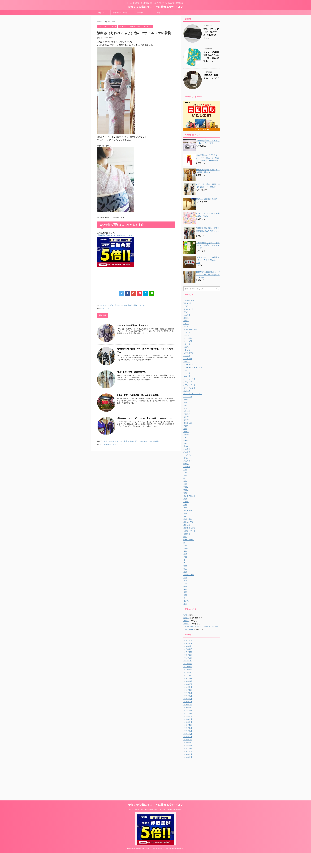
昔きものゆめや (189, 496)
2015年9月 (187, 719)
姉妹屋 (186, 464)
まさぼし (186, 326)
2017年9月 (187, 655)
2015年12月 (188, 710)
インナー (186, 332)
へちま (186, 324)
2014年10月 (188, 751)
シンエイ (186, 350)
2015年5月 (187, 731)
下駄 (185, 405)
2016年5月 (187, 696)
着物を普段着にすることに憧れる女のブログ (155, 6)
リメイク (186, 391)
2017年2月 (187, 672)
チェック (186, 356)
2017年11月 (187, 649)
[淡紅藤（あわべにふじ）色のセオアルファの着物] (145, 293)
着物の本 (101, 13)
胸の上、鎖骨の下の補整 (207, 199)
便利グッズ (187, 423)
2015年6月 (187, 728)
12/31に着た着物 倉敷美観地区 (131, 372)
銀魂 (185, 586)
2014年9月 (187, 754)
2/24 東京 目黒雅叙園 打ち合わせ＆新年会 (138, 395)
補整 (185, 566)
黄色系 (186, 601)
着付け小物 (187, 519)
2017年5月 (187, 664)
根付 (185, 505)
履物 (185, 475)
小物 (185, 470)
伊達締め (186, 414)
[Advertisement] (141, 280)
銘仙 (185, 589)
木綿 (185, 499)
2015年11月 (188, 713)
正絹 (185, 507)
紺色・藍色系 (188, 540)
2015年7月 (187, 725)
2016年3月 (187, 702)
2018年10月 (188, 640)
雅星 (185, 592)
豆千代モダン (188, 575)
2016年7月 (187, 690)
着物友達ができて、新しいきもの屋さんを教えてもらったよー (144, 418)
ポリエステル (122, 305)
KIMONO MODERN (190, 300)
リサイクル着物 (189, 388)
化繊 (185, 429)
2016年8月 (187, 687)
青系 (185, 595)
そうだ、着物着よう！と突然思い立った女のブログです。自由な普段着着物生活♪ (155, 809)
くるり (186, 312)
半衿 (185, 437)
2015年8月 (187, 722)
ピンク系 (113, 305)
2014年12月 (188, 745)
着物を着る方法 (189, 528)
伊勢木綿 (186, 411)
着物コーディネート (120, 13)
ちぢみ (186, 321)
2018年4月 (187, 643)
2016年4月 (187, 699)
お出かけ (186, 306)
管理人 (159, 13)
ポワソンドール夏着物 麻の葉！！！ (133, 325)
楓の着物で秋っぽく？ (113, 444)
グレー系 (186, 344)
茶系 (185, 554)
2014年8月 (187, 757)
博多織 (186, 446)
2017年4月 (187, 667)
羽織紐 (186, 548)
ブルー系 (186, 376)
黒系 (185, 604)
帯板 (185, 484)
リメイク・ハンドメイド (192, 394)
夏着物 (186, 458)
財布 (185, 578)
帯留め (186, 487)
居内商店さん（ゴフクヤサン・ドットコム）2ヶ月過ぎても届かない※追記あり (208, 158)
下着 (185, 402)
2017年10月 (188, 652)
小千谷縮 (186, 467)
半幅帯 (130, 305)
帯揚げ (186, 481)
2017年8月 (187, 658)
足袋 (185, 583)
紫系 (185, 537)
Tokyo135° (187, 303)
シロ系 (186, 347)
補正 (185, 569)
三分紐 (186, 399)
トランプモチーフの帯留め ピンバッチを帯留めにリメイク (208, 260)
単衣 (185, 443)
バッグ (186, 370)
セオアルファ (104, 305)
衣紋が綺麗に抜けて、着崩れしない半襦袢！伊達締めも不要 (208, 245)
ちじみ (186, 318)
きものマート (188, 309)
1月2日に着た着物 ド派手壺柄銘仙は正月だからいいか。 (208, 231)
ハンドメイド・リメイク (192, 367)
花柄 (185, 551)
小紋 (185, 472)
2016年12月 (188, 678)
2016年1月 (187, 707)
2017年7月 (187, 661)
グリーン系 (187, 341)
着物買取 (186, 534)
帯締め (186, 490)
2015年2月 (187, 740)
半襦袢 (186, 440)
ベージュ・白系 (189, 379)
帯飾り (186, 493)
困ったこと (187, 455)
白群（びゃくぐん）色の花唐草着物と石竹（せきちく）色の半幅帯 (131, 441)
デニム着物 (187, 359)
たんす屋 (186, 315)
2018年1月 (187, 646)
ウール (186, 335)
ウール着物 (187, 338)
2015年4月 (187, 734)
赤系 (185, 580)
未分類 (186, 502)
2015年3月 (187, 737)
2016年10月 (188, 684)
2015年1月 (187, 742)
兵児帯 (186, 426)
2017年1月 (187, 675)
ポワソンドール (189, 385)
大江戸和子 (187, 461)
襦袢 (185, 572)
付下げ (186, 408)
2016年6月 (187, 693)
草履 (185, 557)
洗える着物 (187, 510)
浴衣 (185, 516)
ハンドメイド (188, 364)
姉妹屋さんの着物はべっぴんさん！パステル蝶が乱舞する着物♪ (208, 275)
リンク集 (140, 13)
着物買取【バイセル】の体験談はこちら (114, 235)
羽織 (185, 545)
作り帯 (186, 417)
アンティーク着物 (190, 329)
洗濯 (185, 513)
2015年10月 (188, 716)
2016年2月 (187, 705)
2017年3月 (187, 669)
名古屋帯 (186, 449)
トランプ (186, 362)
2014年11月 (188, 748)
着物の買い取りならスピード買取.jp (155, 813)
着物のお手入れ (189, 522)
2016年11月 (188, 681)
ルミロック (187, 397)
